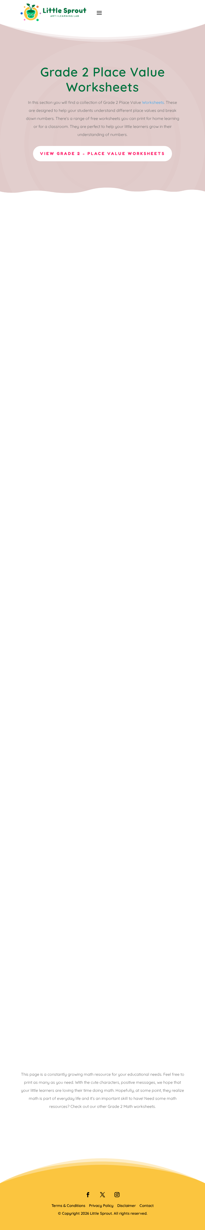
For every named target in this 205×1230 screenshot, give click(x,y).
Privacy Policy (101, 1205)
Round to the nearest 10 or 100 (70, 612)
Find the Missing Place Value (66, 334)
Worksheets (153, 102)
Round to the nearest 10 (60, 751)
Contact (147, 1205)
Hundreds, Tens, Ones (57, 473)
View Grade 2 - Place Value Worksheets (102, 153)
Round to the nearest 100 (62, 890)
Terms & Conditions (68, 1205)
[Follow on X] (103, 1195)
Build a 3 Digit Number (58, 1029)
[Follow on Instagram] (117, 1195)
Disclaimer (126, 1205)
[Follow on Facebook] (88, 1195)
